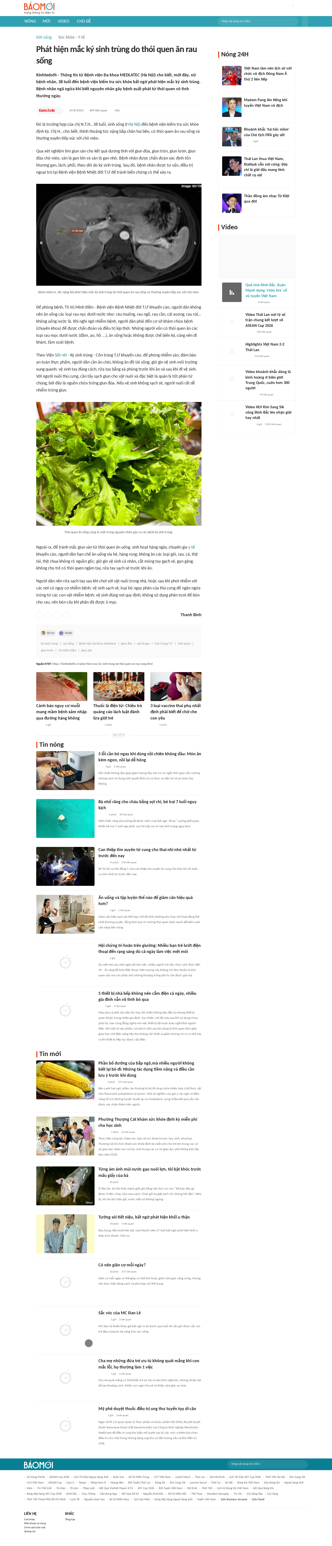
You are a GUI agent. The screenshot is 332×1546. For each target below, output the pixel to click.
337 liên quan (129, 1272)
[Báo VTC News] (251, 394)
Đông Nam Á (98, 1482)
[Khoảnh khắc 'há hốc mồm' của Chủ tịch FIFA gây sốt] (232, 136)
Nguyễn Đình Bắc (153, 1494)
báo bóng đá (272, 1482)
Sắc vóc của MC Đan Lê (119, 1313)
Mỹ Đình (192, 1488)
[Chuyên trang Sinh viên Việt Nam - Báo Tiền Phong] (102, 958)
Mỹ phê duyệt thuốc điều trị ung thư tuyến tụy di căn (147, 1409)
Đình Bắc (71, 1494)
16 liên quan (128, 1132)
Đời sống (44, 37)
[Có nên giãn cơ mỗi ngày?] (65, 1281)
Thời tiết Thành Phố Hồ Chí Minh (46, 1499)
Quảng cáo (29, 1531)
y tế (191, 547)
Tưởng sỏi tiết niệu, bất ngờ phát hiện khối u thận (144, 1217)
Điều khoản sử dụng (35, 1523)
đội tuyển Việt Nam (171, 1488)
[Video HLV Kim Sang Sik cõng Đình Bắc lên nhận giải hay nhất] (232, 414)
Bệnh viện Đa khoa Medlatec (97, 643)
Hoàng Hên (117, 1482)
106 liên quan (264, 332)
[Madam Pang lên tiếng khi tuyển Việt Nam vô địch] (232, 107)
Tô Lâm (74, 1488)
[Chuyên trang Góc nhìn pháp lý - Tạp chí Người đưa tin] (101, 1082)
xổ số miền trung (139, 1477)
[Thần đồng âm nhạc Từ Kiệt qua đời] (232, 203)
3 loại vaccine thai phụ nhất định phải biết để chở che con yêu (175, 712)
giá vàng (272, 1494)
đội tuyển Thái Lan (139, 1482)
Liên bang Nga (108, 1494)
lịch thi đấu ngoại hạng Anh (91, 1477)
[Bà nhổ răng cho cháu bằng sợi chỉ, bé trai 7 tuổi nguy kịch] (65, 818)
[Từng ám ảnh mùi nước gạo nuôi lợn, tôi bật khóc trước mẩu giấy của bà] (65, 1185)
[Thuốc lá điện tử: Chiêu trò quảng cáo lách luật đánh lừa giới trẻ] (118, 686)
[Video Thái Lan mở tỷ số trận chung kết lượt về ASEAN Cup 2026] (232, 322)
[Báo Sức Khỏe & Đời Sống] (97, 725)
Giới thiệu (29, 1519)
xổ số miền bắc (177, 1494)
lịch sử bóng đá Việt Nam (233, 1488)
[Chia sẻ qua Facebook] (39, 615)
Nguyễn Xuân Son (94, 1499)
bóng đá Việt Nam (248, 1482)
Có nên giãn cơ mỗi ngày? (122, 1265)
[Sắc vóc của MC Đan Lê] (65, 1329)
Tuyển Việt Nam (206, 1499)
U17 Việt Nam (162, 1477)
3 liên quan (128, 1224)
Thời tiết (207, 1488)
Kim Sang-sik (297, 1477)
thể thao (196, 1494)
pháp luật (89, 1488)
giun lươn (47, 650)
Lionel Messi (182, 1477)
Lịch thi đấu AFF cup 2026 (245, 1477)
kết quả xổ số (130, 1494)
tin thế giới (44, 1488)
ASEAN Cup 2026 (59, 1477)
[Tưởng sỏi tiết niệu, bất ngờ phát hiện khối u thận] (65, 1233)
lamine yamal (198, 1482)
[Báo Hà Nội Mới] (103, 1132)
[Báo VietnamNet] (102, 1182)
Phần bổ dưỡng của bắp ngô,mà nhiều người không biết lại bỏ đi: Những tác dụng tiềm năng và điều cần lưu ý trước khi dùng (146, 1069)
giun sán (86, 650)
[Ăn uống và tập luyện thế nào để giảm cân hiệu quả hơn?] (65, 914)
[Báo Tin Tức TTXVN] (39, 725)
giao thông (88, 1494)
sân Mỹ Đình (217, 1477)
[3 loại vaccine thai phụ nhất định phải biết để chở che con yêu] (175, 686)
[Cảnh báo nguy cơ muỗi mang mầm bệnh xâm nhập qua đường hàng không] (61, 686)
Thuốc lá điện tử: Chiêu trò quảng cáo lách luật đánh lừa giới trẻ (117, 712)
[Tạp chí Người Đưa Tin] (102, 814)
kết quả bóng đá (263, 1488)
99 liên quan (266, 394)
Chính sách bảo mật (34, 1527)
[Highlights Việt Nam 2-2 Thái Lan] (232, 351)
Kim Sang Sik (177, 1482)
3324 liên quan (273, 424)
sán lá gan (143, 643)
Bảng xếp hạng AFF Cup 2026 (44, 1494)
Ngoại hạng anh (294, 1482)
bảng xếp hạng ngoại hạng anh (173, 1499)
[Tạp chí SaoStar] (249, 112)
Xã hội (229, 1482)
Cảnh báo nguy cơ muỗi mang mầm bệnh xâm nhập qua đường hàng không (61, 712)
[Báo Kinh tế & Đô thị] (47, 110)
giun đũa (126, 643)
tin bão (60, 1488)
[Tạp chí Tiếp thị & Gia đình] (100, 766)
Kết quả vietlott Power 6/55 (116, 1488)
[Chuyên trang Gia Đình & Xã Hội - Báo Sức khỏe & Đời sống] (103, 1320)
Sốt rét (61, 355)
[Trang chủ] (39, 8)
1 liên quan (124, 910)
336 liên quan (129, 862)
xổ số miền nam (119, 1499)
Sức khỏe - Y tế (71, 37)
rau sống (68, 643)
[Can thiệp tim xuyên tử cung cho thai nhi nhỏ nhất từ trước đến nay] (65, 866)
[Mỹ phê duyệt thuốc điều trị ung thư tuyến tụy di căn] (65, 1425)
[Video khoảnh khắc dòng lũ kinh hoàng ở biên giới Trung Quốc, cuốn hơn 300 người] (232, 379)
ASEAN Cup (55, 1482)
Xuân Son (118, 1477)
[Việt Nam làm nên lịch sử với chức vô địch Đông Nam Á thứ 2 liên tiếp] (232, 75)
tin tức (238, 1494)
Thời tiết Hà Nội (275, 1477)
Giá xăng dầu (255, 1494)
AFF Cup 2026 (146, 1488)
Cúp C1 (70, 1482)
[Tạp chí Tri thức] (153, 725)
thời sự (215, 1482)
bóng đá (160, 1482)
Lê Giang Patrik (36, 1477)
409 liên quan (98, 110)
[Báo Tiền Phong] (248, 181)
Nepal (82, 1482)
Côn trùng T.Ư (164, 643)
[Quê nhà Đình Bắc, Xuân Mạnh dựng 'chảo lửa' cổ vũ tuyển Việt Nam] (232, 292)
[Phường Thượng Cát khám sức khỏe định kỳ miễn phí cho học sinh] (65, 1136)
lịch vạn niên (142, 1499)
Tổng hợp (70, 1519)
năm (30, 1488)
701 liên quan (125, 1082)
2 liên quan (120, 766)
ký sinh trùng (49, 643)
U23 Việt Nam (35, 1482)
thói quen (184, 643)
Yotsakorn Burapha (218, 1494)
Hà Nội (134, 124)
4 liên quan (120, 1006)
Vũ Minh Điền (67, 650)
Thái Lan (200, 1477)
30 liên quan (126, 814)
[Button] (305, 21)
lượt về (74, 1499)
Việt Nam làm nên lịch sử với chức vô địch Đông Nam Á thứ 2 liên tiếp (268, 74)
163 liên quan (262, 356)
